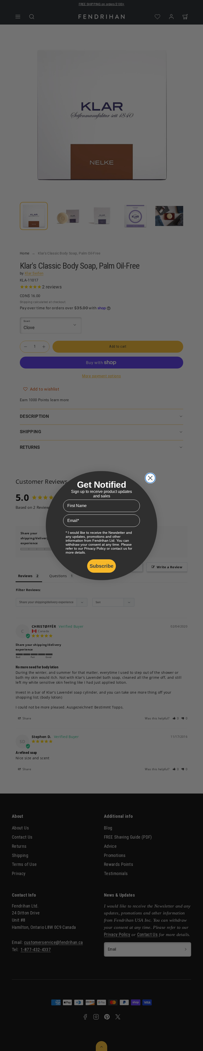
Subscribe (101, 566)
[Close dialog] (150, 478)
